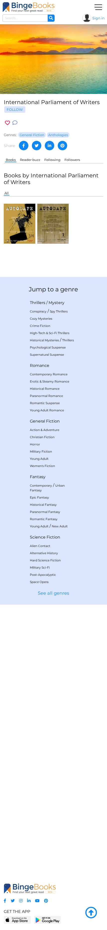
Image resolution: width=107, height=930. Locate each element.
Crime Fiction (40, 326)
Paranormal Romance (46, 396)
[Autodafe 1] (53, 223)
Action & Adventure (44, 430)
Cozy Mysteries (41, 318)
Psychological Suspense (48, 347)
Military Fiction (41, 451)
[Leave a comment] (14, 122)
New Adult (60, 526)
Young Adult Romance (47, 410)
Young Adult (39, 459)
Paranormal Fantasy (45, 512)
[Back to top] (91, 913)
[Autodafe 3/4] (19, 223)
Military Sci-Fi (40, 567)
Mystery (56, 302)
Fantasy (38, 476)
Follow (15, 109)
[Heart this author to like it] (7, 122)
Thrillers (37, 302)
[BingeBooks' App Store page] (17, 920)
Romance (39, 365)
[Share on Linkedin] (49, 145)
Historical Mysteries (44, 340)
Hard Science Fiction (45, 560)
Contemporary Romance (48, 374)
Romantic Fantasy (43, 519)
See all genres (53, 593)
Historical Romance (44, 388)
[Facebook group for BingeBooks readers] (5, 900)
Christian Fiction (42, 437)
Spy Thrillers (59, 311)
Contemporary (41, 485)
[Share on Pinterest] (62, 145)
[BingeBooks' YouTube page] (37, 900)
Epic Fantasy (39, 497)
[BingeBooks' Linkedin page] (29, 900)
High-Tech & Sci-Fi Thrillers (49, 333)
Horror (35, 444)
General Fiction (45, 421)
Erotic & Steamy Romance (49, 381)
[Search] (51, 18)
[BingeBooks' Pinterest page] (46, 900)
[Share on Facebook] (23, 145)
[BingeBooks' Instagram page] (21, 900)
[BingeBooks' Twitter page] (13, 900)
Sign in (98, 18)
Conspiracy (38, 311)
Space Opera (39, 582)
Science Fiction (45, 537)
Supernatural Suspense (47, 354)
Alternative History (44, 553)
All (6, 193)
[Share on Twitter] (36, 145)
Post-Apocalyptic (43, 575)
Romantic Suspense (45, 403)
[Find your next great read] (28, 7)
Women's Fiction (42, 466)
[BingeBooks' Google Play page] (47, 919)
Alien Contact (40, 546)
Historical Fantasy (43, 504)
